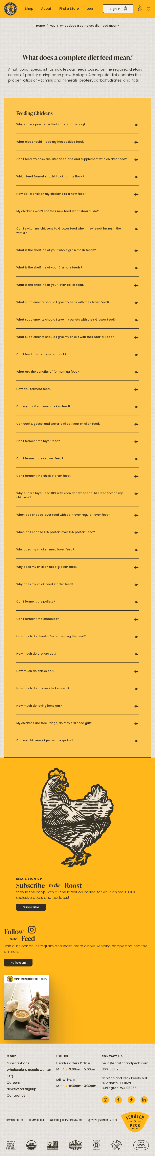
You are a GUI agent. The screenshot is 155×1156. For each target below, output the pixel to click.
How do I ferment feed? (33, 389)
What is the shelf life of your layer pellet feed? (50, 285)
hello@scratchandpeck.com (125, 1063)
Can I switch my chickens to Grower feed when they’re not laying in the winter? (68, 231)
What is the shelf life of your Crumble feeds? (49, 267)
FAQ (52, 25)
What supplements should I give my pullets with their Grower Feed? (66, 319)
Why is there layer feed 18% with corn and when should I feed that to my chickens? (69, 495)
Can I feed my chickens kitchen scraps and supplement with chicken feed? (71, 159)
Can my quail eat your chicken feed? (43, 406)
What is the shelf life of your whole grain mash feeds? (56, 250)
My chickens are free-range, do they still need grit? (54, 723)
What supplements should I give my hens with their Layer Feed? (62, 302)
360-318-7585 (113, 1069)
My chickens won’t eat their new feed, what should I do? (57, 211)
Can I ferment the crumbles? (37, 619)
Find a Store (69, 8)
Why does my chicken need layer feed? (45, 549)
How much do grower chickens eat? (42, 688)
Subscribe (31, 907)
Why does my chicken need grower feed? (46, 567)
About (46, 8)
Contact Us (16, 1095)
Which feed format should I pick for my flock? (50, 176)
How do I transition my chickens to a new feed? (51, 194)
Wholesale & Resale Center (29, 1070)
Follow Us (18, 963)
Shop (29, 8)
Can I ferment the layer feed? (38, 441)
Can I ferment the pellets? (35, 601)
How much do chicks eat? (35, 671)
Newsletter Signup (21, 1089)
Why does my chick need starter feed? (44, 584)
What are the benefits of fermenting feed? (47, 371)
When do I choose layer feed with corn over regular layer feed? (63, 515)
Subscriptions (18, 1063)
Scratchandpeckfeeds (26, 979)
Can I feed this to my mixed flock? (41, 354)
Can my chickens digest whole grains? (44, 740)
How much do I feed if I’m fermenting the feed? (51, 636)
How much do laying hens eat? (39, 705)
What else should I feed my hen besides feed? (50, 142)
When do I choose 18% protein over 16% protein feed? (55, 532)
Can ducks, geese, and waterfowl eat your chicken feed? (58, 424)
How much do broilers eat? (36, 653)
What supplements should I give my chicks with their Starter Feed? (65, 337)
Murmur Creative (72, 1120)
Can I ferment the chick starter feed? (43, 476)
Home (40, 25)
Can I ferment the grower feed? (39, 458)
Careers (13, 1083)
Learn (91, 8)
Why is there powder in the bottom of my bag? (50, 124)
